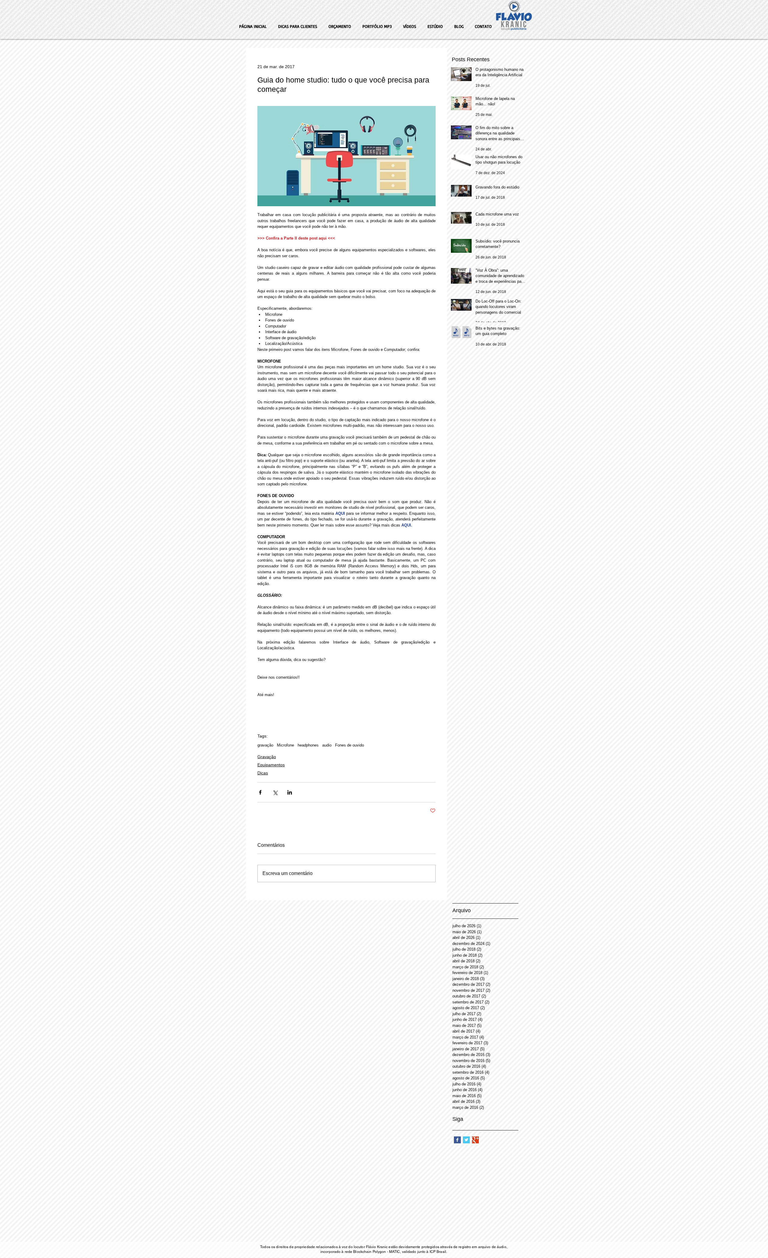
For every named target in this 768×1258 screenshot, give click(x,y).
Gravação (266, 756)
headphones (308, 745)
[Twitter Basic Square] (466, 1139)
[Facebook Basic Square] (457, 1139)
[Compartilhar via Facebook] (260, 792)
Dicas (262, 773)
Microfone (285, 745)
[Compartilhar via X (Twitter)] (275, 792)
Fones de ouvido (349, 745)
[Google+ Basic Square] (475, 1139)
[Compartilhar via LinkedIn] (289, 792)
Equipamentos (271, 764)
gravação (265, 745)
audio (327, 745)
